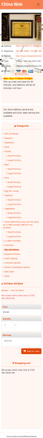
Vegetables (10, 208)
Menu (5, 290)
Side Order (9, 271)
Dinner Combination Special (17, 267)
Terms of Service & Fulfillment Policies (21, 436)
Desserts (9, 138)
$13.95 (6, 312)
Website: (7, 56)
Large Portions (14, 160)
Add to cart (32, 351)
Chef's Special (11, 258)
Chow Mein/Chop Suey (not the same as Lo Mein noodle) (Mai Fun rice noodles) (21, 225)
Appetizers (9, 142)
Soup (7, 147)
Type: (6, 61)
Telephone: (8, 51)
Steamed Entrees (12, 254)
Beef (7, 164)
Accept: (7, 71)
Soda (7, 276)
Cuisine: (7, 66)
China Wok (12, 4)
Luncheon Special (12, 263)
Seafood (8, 195)
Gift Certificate (11, 134)
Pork (7, 178)
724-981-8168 (22, 51)
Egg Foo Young (11, 191)
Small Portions (14, 156)
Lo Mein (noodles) (13, 241)
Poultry (8, 151)
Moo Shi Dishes (12, 249)
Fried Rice (9, 245)
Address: (7, 46)
